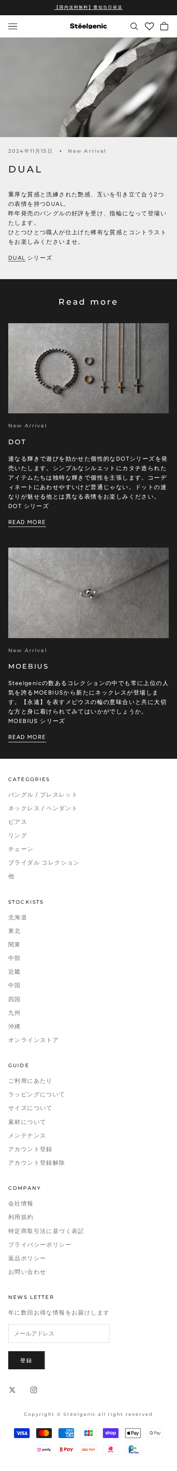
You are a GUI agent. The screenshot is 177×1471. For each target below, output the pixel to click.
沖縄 (14, 1026)
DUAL (17, 257)
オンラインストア (33, 1040)
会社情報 (21, 1203)
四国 (14, 999)
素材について (27, 1122)
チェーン (21, 849)
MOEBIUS (28, 666)
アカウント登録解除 (36, 1162)
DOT (17, 442)
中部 (14, 958)
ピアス (17, 821)
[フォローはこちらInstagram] (34, 1390)
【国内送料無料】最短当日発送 (88, 7)
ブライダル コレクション (44, 862)
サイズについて (30, 1108)
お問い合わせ (27, 1271)
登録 (26, 1360)
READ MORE (27, 522)
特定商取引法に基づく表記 (46, 1231)
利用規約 (21, 1217)
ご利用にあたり (30, 1080)
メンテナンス (27, 1135)
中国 (14, 985)
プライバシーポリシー (40, 1244)
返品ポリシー (27, 1258)
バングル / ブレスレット (43, 794)
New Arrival (87, 151)
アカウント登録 (30, 1149)
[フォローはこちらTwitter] (12, 1390)
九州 (14, 1012)
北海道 (17, 917)
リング (17, 835)
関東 (14, 944)
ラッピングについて (36, 1094)
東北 (14, 931)
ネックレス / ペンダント (43, 808)
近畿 (14, 971)
